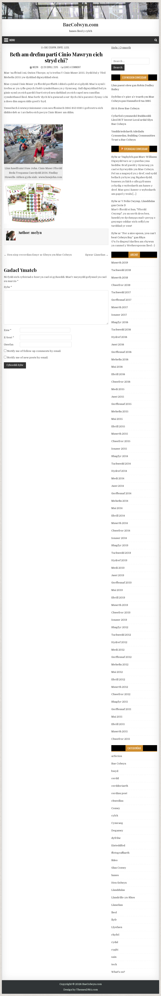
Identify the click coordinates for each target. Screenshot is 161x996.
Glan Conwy (118, 867)
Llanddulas (118, 889)
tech (114, 964)
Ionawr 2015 (119, 448)
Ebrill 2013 (118, 597)
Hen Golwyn (119, 882)
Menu (12, 40)
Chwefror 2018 (120, 285)
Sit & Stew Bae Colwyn (125, 108)
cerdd (115, 778)
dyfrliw (116, 837)
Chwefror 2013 (120, 612)
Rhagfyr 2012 (119, 627)
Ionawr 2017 (119, 314)
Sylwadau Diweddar (135, 149)
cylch (114, 815)
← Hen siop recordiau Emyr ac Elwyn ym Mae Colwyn (38, 254)
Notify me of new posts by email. (27, 357)
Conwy (115, 808)
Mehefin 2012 (119, 664)
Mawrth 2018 (119, 277)
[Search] (156, 40)
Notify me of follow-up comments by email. (34, 351)
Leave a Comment (72, 67)
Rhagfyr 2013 (119, 545)
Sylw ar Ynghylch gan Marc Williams (134, 156)
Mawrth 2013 (119, 605)
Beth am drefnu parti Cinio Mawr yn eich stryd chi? (56, 57)
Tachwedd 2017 (121, 292)
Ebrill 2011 (118, 724)
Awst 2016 (117, 344)
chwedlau (117, 800)
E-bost (9, 337)
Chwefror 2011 (120, 738)
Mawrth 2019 (119, 262)
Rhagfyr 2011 (119, 701)
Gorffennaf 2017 (121, 299)
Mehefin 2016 (119, 359)
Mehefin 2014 (119, 500)
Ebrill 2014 (118, 515)
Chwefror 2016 (120, 381)
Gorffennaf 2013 (121, 582)
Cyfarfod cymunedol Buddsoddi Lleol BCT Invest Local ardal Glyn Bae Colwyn (132, 120)
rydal (114, 942)
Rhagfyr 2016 (119, 322)
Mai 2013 (117, 590)
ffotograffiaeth (120, 852)
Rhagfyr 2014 (119, 456)
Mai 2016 (117, 366)
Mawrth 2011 (119, 731)
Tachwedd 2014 (121, 463)
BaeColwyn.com (80, 24)
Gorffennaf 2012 (121, 657)
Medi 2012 (117, 649)
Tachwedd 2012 (121, 634)
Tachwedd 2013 (121, 552)
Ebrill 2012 (118, 679)
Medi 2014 (117, 478)
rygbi (114, 949)
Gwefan (8, 344)
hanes (115, 875)
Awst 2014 (117, 485)
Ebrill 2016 (118, 374)
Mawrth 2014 (119, 523)
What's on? (118, 971)
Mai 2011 (116, 716)
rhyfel (115, 934)
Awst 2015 (117, 396)
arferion (116, 756)
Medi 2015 (117, 389)
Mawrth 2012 (119, 686)
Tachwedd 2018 (121, 270)
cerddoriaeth (119, 785)
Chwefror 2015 (120, 441)
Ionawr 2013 (119, 619)
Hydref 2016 (119, 337)
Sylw (8, 287)
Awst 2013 (117, 575)
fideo (114, 860)
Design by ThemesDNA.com (80, 989)
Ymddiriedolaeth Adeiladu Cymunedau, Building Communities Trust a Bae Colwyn (133, 135)
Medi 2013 (117, 567)
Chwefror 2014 (120, 530)
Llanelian (117, 904)
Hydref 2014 (119, 470)
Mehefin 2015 (119, 411)
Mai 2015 (117, 418)
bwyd (60, 47)
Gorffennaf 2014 (121, 493)
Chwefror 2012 (120, 694)
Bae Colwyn (50, 47)
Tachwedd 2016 (121, 329)
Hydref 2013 (119, 560)
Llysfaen (116, 927)
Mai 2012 (117, 671)
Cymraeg (117, 823)
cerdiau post (119, 793)
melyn (35, 67)
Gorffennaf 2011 (121, 709)
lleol (66, 47)
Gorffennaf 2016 (121, 352)
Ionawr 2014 (119, 538)
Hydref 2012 (119, 642)
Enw (7, 330)
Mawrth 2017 (119, 307)
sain (113, 956)
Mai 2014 (117, 508)
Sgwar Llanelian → (96, 254)
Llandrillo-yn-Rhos (123, 897)
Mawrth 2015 (119, 433)
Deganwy (117, 830)
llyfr (114, 919)
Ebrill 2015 (118, 426)
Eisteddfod (118, 845)
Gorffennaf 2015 (121, 403)
